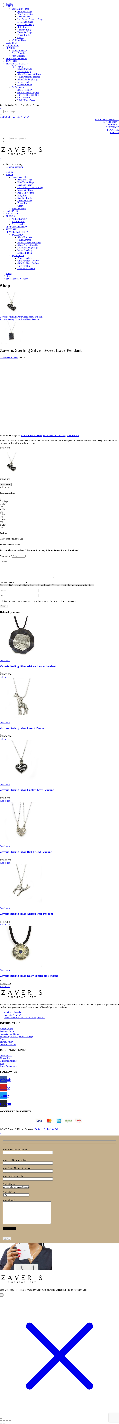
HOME (9, 3)
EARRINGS (12, 43)
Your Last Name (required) (15, 1160)
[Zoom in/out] (1, 1420)
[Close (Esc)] (10, 1420)
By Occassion (18, 87)
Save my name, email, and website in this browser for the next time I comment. (39, 601)
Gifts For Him (23, 97)
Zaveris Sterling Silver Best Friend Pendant (26, 851)
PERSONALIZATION (16, 58)
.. (6, 141)
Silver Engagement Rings (29, 74)
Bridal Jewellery (24, 90)
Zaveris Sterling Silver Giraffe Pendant (23, 728)
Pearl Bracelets (18, 56)
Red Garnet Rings (25, 24)
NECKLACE (12, 45)
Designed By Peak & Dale (47, 1129)
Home (8, 273)
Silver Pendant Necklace (28, 76)
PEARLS (10, 48)
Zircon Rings (23, 35)
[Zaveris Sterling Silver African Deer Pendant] (21, 905)
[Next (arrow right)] (4, 1423)
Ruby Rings (22, 27)
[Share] (7, 1420)
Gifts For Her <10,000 (31, 435)
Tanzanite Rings (24, 32)
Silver (8, 276)
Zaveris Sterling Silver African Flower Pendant (28, 666)
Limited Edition (24, 84)
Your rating (6, 556)
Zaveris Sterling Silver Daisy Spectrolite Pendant (29, 975)
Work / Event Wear (26, 100)
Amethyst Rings (24, 11)
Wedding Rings (19, 40)
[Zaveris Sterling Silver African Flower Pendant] (21, 658)
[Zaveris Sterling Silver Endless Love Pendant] (21, 782)
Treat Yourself (73, 435)
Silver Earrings (24, 71)
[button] (14, 117)
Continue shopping (14, 167)
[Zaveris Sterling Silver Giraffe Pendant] (21, 720)
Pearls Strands (18, 53)
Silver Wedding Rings (27, 79)
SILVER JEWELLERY (17, 63)
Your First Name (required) (15, 1149)
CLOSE (7, 1239)
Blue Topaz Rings (25, 14)
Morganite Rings (25, 22)
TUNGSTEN (12, 61)
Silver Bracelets (24, 69)
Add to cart (5, 484)
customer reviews (9, 357)
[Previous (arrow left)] (1, 1423)
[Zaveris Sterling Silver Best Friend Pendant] (21, 843)
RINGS (9, 6)
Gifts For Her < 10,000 (28, 92)
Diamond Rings (24, 16)
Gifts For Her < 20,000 (28, 95)
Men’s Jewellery (24, 82)
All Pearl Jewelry (19, 50)
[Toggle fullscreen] (4, 1420)
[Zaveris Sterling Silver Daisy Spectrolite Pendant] (21, 967)
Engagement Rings (20, 9)
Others (20, 37)
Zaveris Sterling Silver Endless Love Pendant (27, 789)
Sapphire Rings (24, 29)
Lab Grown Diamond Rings (30, 19)
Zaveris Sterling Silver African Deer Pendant (26, 913)
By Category (17, 66)
